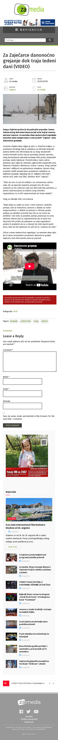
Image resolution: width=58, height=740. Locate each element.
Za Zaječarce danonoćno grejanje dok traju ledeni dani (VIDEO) (29, 60)
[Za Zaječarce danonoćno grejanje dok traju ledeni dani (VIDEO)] (29, 109)
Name (6, 377)
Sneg (36, 321)
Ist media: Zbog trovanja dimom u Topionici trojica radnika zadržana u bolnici (35, 570)
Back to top (28, 734)
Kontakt (29, 716)
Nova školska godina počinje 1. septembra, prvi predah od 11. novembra (33, 649)
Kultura (11, 519)
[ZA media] (29, 15)
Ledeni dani (26, 321)
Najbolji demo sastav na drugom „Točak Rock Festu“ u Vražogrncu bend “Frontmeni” (34, 597)
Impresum (29, 722)
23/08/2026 (25, 628)
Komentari (7, 331)
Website (6, 401)
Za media (41, 90)
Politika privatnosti (29, 719)
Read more (12, 547)
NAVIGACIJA (31, 29)
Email (6, 389)
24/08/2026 (15, 532)
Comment (8, 350)
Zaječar (12, 90)
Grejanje (13, 321)
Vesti (15, 311)
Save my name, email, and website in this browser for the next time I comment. (28, 417)
